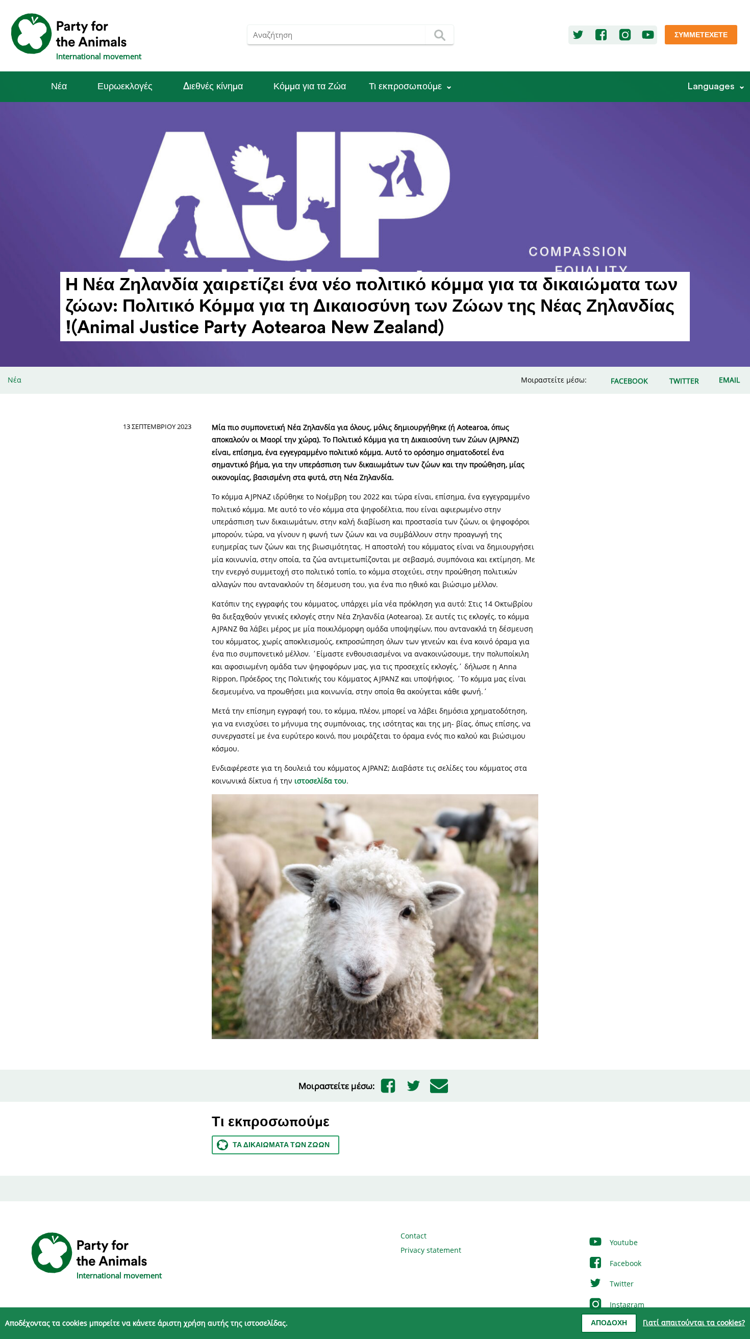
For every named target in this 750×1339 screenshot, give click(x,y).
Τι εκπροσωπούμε (405, 86)
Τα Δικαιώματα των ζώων (281, 1145)
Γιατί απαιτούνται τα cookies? (694, 1322)
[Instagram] (625, 35)
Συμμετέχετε (701, 35)
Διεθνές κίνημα (213, 86)
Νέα (59, 86)
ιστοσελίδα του (320, 781)
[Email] (439, 1086)
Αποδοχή (609, 1323)
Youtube (623, 1242)
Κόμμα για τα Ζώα (309, 86)
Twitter (621, 1284)
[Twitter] (578, 35)
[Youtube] (648, 35)
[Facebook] (601, 35)
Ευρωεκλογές (125, 86)
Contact (414, 1236)
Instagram (626, 1304)
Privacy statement (431, 1250)
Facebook (624, 1263)
